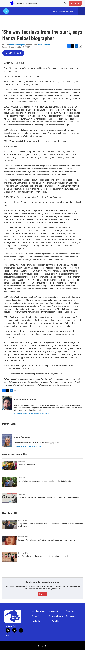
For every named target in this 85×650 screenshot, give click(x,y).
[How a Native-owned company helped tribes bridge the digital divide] (9, 482)
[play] (6, 11)
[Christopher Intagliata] (7, 403)
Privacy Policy (70, 611)
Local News (21, 461)
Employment (53, 611)
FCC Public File (54, 621)
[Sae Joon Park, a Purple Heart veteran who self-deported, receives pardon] (9, 540)
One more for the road (26, 465)
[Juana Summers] (7, 440)
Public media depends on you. (42, 582)
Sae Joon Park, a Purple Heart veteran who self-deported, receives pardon (46, 540)
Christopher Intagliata (17, 45)
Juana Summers (44, 45)
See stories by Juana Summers (28, 446)
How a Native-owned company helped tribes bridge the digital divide (44, 481)
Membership (36, 621)
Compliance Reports (56, 616)
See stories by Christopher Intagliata (31, 413)
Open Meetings (71, 616)
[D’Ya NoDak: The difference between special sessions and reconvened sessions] (9, 498)
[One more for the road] (9, 465)
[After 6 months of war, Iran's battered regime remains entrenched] (9, 557)
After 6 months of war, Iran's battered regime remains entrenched (43, 556)
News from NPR (23, 520)
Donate (76, 3)
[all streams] (81, 11)
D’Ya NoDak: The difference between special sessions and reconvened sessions (49, 497)
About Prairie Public (38, 611)
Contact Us (35, 616)
